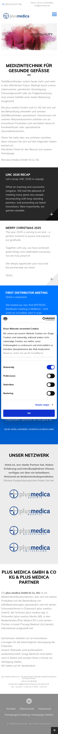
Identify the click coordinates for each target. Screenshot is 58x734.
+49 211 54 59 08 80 (45, 3)
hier (52, 480)
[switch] (51, 376)
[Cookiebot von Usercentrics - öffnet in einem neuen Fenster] (42, 319)
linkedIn (29, 701)
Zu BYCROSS (45, 43)
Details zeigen (42, 405)
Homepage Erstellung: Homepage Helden (29, 714)
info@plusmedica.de (42, 5)
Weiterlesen (51, 214)
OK (29, 413)
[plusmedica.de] (16, 16)
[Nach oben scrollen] (54, 730)
